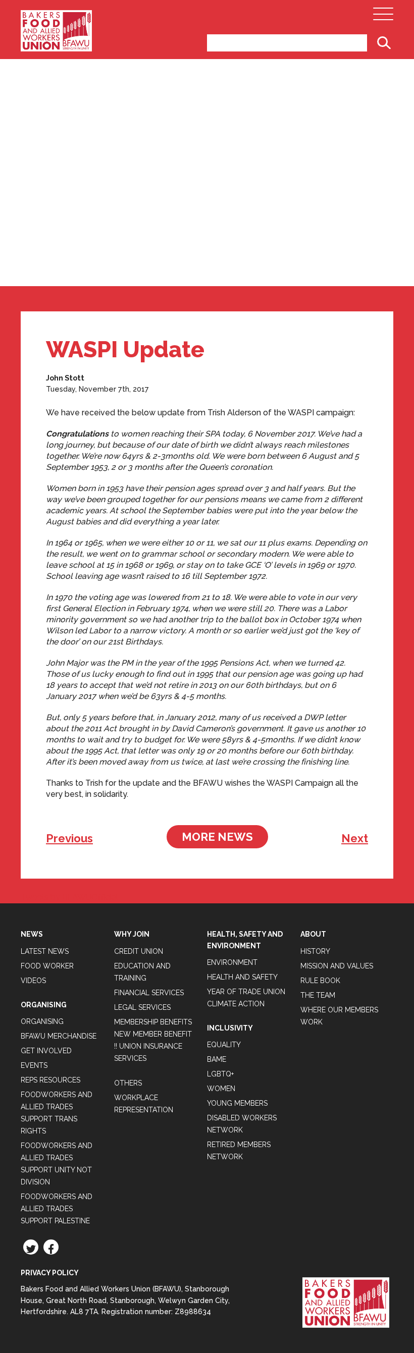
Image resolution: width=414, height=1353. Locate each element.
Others (128, 1083)
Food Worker (47, 966)
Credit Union (138, 951)
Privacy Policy (50, 1273)
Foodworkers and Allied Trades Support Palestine (56, 1209)
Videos (33, 981)
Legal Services (142, 1007)
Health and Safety (242, 977)
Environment (232, 962)
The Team (317, 995)
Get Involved (46, 1051)
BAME (216, 1059)
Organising (42, 1021)
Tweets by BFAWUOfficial (69, 897)
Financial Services (149, 993)
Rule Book (320, 981)
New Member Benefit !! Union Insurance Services (153, 1046)
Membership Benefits (153, 1022)
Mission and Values (336, 966)
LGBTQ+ (220, 1074)
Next (354, 838)
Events (34, 1065)
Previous (69, 838)
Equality (224, 1045)
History (315, 951)
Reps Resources (50, 1080)
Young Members (237, 1103)
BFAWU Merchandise (58, 1036)
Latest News (45, 951)
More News (217, 836)
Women (221, 1089)
